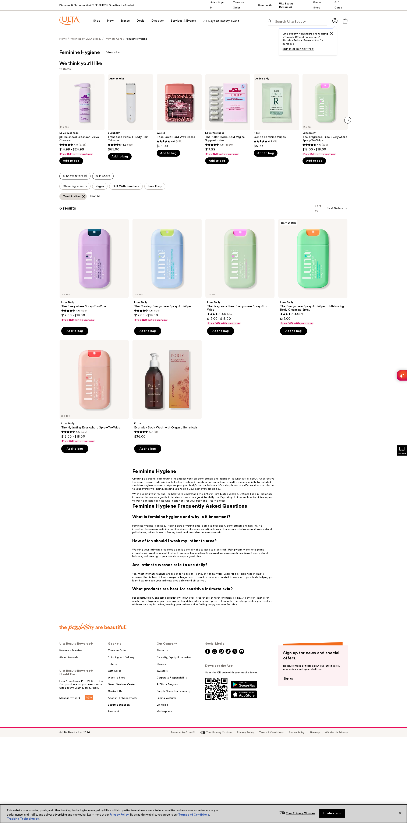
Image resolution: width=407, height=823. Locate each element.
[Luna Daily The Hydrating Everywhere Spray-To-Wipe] (94, 391)
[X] (331, 33)
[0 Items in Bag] (345, 21)
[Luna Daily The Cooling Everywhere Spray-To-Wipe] (167, 270)
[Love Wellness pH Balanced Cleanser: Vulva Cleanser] (82, 115)
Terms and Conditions (193, 814)
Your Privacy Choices (300, 813)
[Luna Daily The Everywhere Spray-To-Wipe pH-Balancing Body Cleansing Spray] (312, 272)
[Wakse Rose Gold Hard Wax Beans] (179, 111)
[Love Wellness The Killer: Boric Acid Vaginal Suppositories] (227, 115)
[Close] (400, 813)
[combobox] (337, 208)
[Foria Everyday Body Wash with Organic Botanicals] (167, 389)
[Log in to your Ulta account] (334, 20)
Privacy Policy (119, 814)
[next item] (347, 120)
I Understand (332, 813)
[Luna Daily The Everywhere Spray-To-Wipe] (94, 270)
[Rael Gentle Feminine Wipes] (276, 111)
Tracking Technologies (23, 818)
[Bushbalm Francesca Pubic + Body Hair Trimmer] (130, 113)
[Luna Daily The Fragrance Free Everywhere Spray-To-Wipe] (325, 115)
